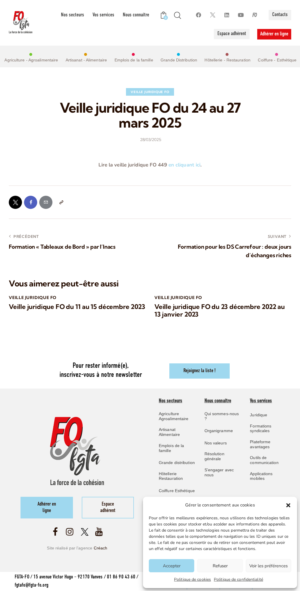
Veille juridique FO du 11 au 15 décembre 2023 (77, 306)
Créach (101, 548)
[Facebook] (198, 15)
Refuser (220, 566)
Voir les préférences (268, 566)
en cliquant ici (184, 165)
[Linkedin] (226, 15)
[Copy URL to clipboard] (61, 202)
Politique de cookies (192, 579)
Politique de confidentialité (238, 579)
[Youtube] (240, 15)
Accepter (171, 566)
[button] (288, 505)
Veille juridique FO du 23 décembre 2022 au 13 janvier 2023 (219, 310)
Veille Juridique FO (150, 92)
